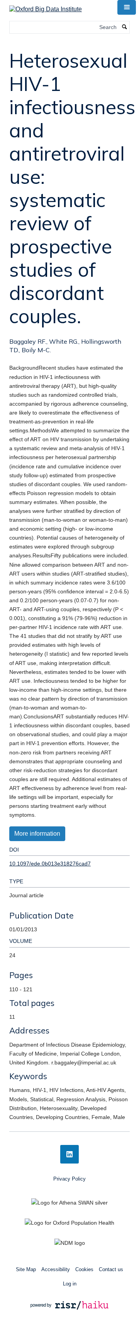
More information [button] (37, 833)
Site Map (26, 1269)
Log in (69, 1284)
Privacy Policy (69, 1179)
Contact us (111, 1269)
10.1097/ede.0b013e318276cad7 (50, 863)
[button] (126, 7)
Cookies (84, 1269)
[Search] (124, 27)
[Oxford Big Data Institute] (45, 6)
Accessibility (55, 1269)
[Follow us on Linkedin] (69, 1154)
